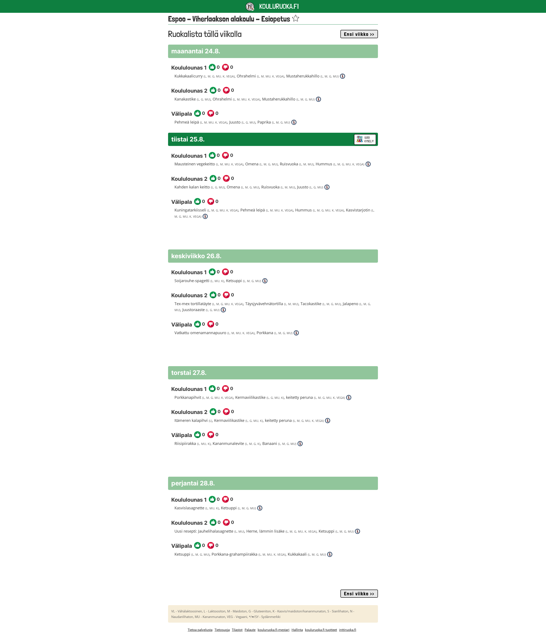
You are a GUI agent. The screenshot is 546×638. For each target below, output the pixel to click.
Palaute (250, 630)
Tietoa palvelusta (200, 630)
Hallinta (297, 630)
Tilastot (237, 630)
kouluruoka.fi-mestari (273, 630)
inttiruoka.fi (347, 630)
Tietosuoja (222, 630)
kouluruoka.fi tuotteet (321, 630)
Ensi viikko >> (359, 34)
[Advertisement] (273, 236)
